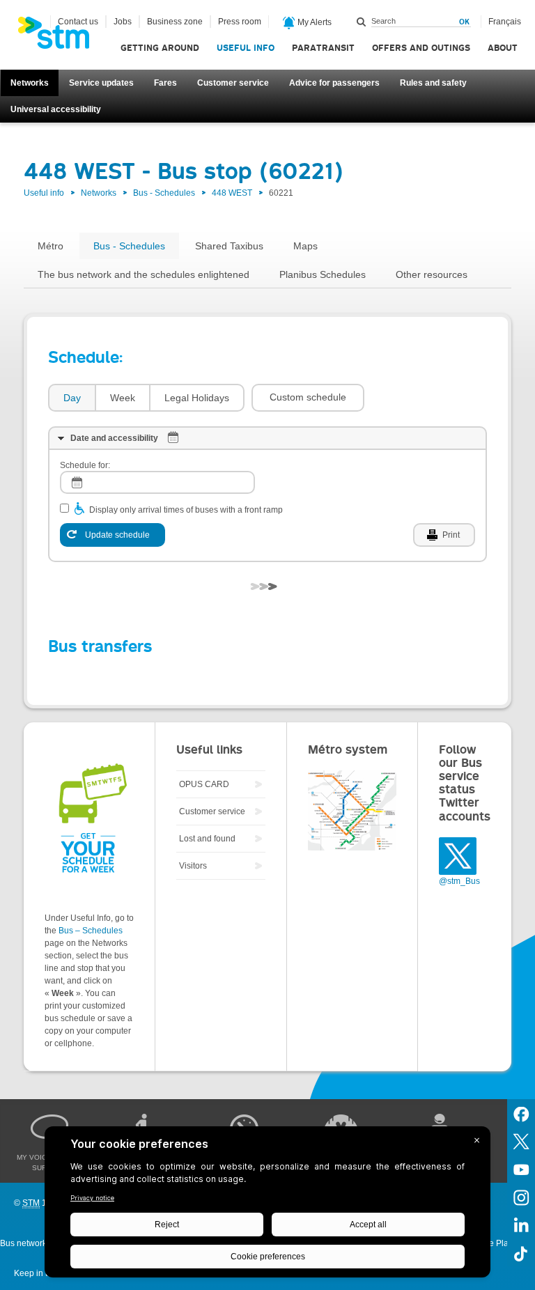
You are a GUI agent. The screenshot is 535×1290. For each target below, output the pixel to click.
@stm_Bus (459, 881)
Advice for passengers (334, 83)
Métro (50, 245)
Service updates (101, 83)
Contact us (78, 21)
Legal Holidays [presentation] (196, 397)
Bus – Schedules (91, 930)
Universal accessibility (55, 109)
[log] (157, 482)
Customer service (233, 83)
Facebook (521, 1113)
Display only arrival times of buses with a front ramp (186, 510)
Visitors (193, 866)
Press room (239, 21)
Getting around (160, 47)
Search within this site (362, 22)
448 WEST (232, 193)
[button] (307, 398)
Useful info (245, 47)
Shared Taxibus (229, 245)
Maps (305, 245)
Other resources (431, 274)
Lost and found (207, 839)
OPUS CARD (204, 784)
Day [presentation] (72, 397)
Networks (29, 83)
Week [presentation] (122, 397)
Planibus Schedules (322, 274)
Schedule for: (85, 465)
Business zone (175, 21)
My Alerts (313, 22)
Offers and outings (421, 47)
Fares (165, 83)
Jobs (123, 21)
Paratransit (323, 47)
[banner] (60, 37)
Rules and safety (433, 83)
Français (504, 21)
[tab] (71, 398)
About (503, 47)
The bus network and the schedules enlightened (143, 274)
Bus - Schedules (164, 193)
